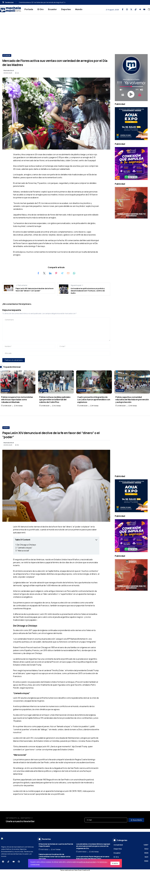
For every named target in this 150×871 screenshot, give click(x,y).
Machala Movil (9, 70)
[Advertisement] (75, 31)
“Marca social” (23, 550)
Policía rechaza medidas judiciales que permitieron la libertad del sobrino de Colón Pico (54, 399)
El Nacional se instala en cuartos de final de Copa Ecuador (56, 845)
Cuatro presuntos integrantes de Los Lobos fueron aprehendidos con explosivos (93, 399)
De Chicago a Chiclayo (26, 544)
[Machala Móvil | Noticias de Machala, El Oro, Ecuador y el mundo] (10, 9)
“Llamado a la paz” (24, 547)
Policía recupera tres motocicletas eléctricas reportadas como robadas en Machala (17, 399)
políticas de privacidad (87, 862)
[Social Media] (122, 9)
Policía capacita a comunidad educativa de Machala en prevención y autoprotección (132, 399)
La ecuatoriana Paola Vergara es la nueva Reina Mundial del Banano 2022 (92, 857)
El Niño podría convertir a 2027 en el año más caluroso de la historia (43, 2)
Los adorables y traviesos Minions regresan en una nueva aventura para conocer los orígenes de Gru (93, 846)
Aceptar (115, 863)
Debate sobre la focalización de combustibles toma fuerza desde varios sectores (54, 856)
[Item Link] (18, 382)
